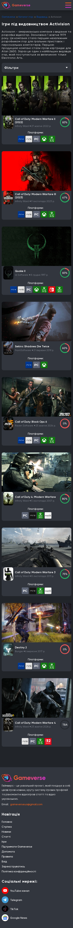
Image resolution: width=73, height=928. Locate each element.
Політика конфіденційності (19, 871)
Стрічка (7, 826)
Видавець (41, 16)
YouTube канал (19, 890)
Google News (18, 917)
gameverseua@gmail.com (26, 804)
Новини (6, 831)
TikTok (14, 909)
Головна (7, 821)
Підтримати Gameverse (17, 846)
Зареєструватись (13, 866)
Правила (7, 856)
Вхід (4, 861)
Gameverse (8, 16)
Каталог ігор (26, 16)
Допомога (8, 851)
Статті (6, 836)
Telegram (16, 900)
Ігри (4, 841)
